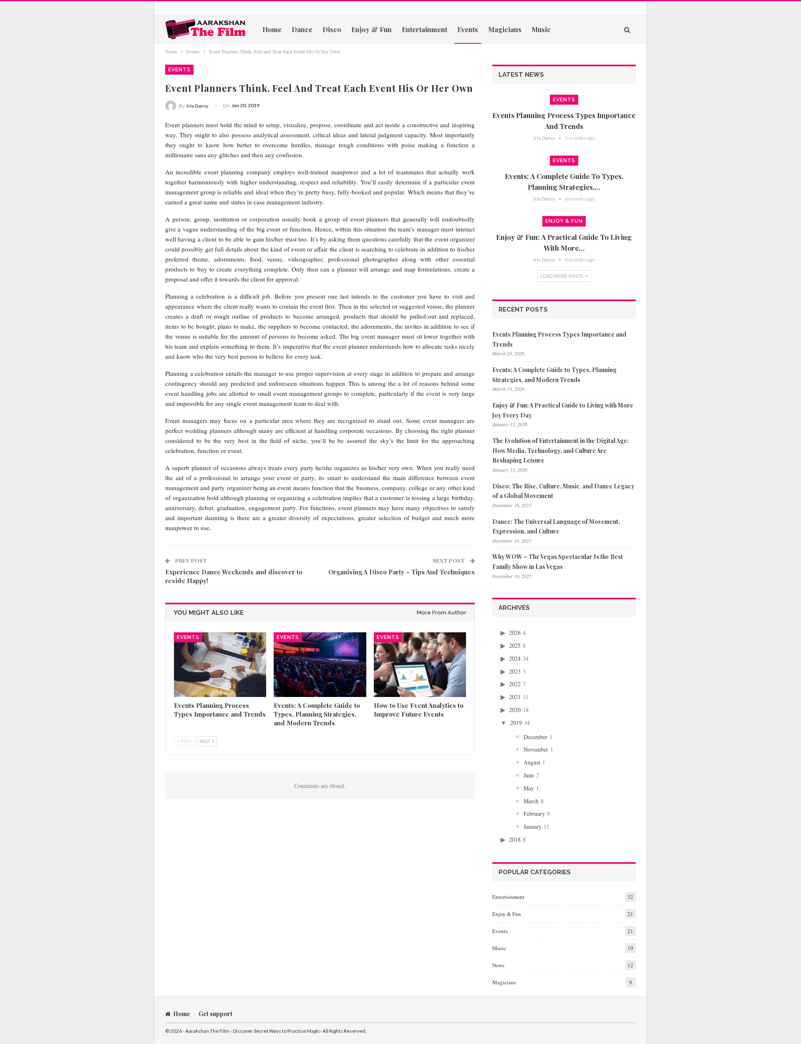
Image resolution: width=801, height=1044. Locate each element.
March (531, 801)
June (529, 775)
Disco (331, 29)
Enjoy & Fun (371, 29)
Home (272, 29)
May (529, 788)
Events (467, 29)
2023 (515, 671)
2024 (515, 658)
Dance (302, 29)
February (534, 814)
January (533, 826)
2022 (515, 684)
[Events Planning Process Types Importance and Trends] (220, 664)
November (536, 749)
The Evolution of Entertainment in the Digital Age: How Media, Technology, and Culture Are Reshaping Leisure (560, 451)
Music (541, 29)
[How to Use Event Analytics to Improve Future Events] (420, 664)
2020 (515, 710)
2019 (516, 723)
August (532, 762)
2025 (515, 645)
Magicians (504, 29)
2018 (515, 839)
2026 (515, 632)
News (498, 965)
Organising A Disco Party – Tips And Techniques (401, 572)
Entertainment (424, 29)
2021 (515, 697)
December (535, 737)
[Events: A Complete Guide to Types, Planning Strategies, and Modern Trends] (320, 664)
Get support (215, 1014)
